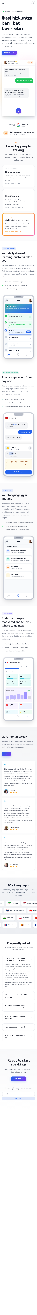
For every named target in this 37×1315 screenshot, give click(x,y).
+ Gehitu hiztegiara (19, 472)
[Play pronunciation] (30, 448)
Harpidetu (18, 1098)
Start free (7, 53)
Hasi (29, 331)
